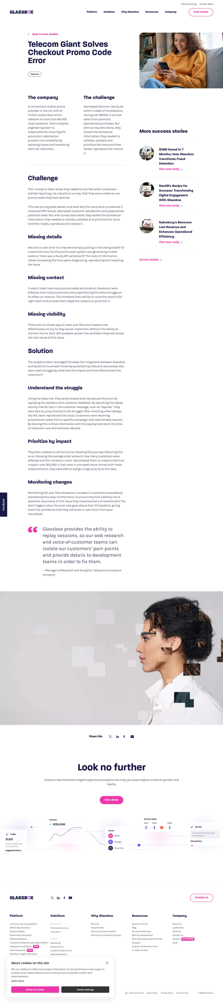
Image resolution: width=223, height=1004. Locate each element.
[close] (107, 962)
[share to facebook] (125, 736)
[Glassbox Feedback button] (3, 505)
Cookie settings (85, 989)
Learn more (17, 980)
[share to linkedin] (117, 736)
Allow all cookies (35, 989)
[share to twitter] (110, 736)
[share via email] (132, 736)
